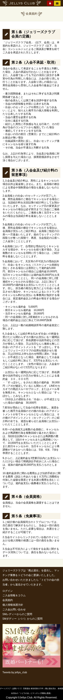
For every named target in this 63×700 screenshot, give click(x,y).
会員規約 (7, 600)
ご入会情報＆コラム (14, 595)
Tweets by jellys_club (14, 672)
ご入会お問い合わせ (14, 609)
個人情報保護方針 (12, 604)
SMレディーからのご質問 (17, 614)
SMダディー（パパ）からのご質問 (22, 618)
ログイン (7, 590)
